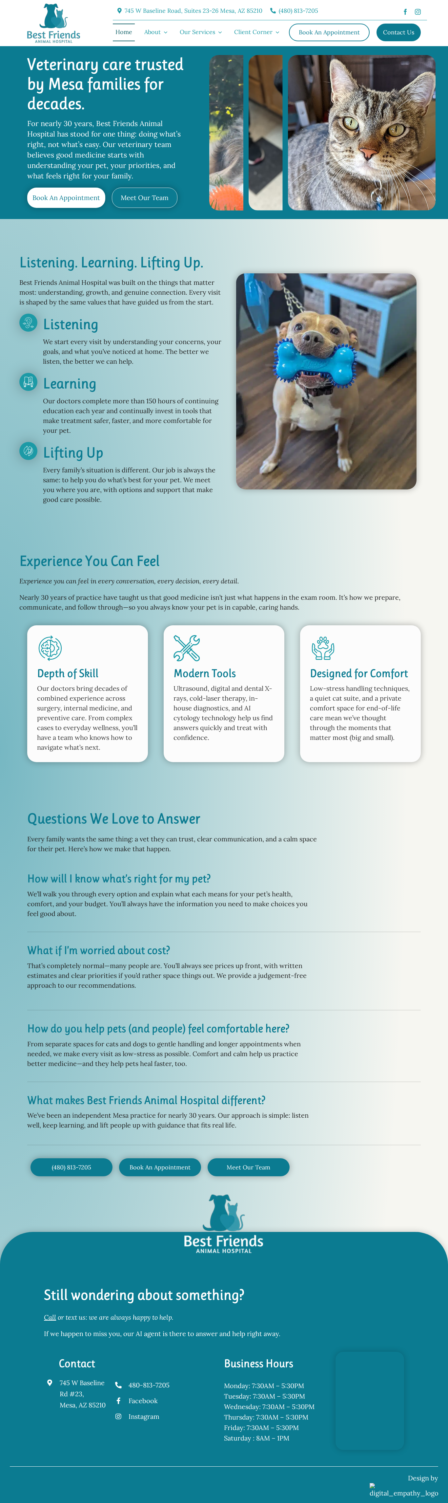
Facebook (143, 1401)
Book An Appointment (66, 197)
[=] (53, 7)
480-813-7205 (149, 1385)
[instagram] (418, 11)
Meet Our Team (145, 197)
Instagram (144, 1416)
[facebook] (405, 11)
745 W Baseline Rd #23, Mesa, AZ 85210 (83, 1394)
